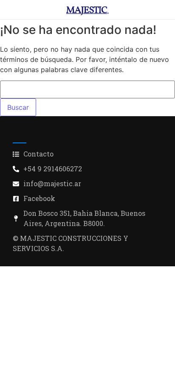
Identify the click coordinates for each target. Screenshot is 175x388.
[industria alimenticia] (87, 10)
